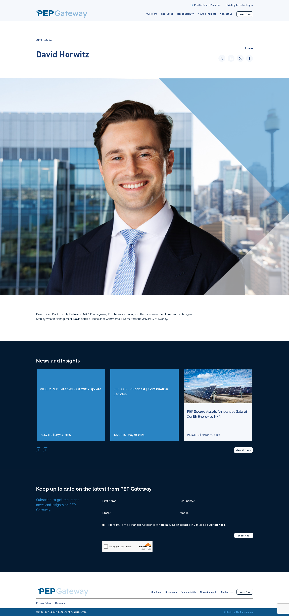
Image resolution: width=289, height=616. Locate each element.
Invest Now (245, 14)
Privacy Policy (43, 602)
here (222, 524)
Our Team (151, 13)
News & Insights (207, 13)
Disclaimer (61, 602)
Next (45, 449)
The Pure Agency (244, 612)
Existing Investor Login (239, 4)
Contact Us (226, 13)
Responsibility (185, 13)
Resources (167, 13)
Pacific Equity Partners (207, 4)
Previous (38, 449)
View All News (243, 450)
